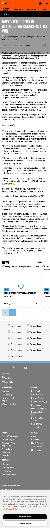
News (6, 14)
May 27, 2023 (39, 196)
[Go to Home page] (12, 3)
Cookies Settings (25, 523)
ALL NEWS (40, 262)
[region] (25, 509)
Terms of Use (7, 489)
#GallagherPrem (33, 188)
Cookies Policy (12, 509)
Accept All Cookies (25, 516)
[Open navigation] (47, 3)
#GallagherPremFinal (10, 191)
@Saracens (7, 181)
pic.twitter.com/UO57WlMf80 (32, 191)
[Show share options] (44, 45)
